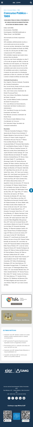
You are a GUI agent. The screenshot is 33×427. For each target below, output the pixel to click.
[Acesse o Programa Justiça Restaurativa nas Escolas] (16, 301)
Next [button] (30, 301)
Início (5, 10)
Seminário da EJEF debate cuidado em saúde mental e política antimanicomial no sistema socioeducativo (17, 336)
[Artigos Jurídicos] (16, 317)
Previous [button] (3, 301)
